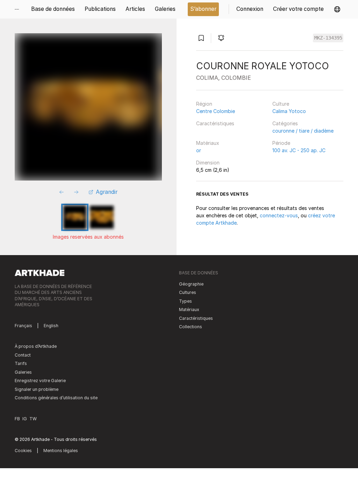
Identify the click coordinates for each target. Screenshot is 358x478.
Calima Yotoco (289, 111)
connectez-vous (279, 215)
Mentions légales (60, 450)
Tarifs (21, 363)
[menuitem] (19, 9)
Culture (280, 104)
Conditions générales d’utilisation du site (56, 397)
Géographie (191, 284)
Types (185, 301)
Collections (190, 326)
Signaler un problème (36, 389)
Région (204, 104)
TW (33, 418)
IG (24, 418)
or (198, 150)
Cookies (23, 450)
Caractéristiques (215, 123)
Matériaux (207, 143)
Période (281, 143)
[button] (337, 9)
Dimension (208, 163)
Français (23, 325)
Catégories (285, 123)
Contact (23, 355)
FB (17, 418)
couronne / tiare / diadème (303, 131)
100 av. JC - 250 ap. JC (298, 150)
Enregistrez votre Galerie (40, 380)
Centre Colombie (215, 111)
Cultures (187, 292)
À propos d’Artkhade (36, 346)
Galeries (23, 372)
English (51, 325)
